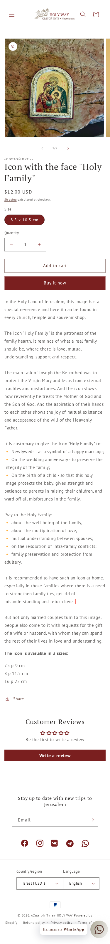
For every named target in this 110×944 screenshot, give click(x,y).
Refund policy (34, 923)
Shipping (10, 199)
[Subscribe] (91, 820)
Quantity (11, 232)
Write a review (55, 755)
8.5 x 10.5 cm (24, 219)
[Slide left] (42, 148)
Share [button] (18, 698)
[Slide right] (68, 148)
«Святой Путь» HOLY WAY (52, 915)
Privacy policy (61, 923)
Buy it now (55, 283)
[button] (11, 14)
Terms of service (91, 923)
